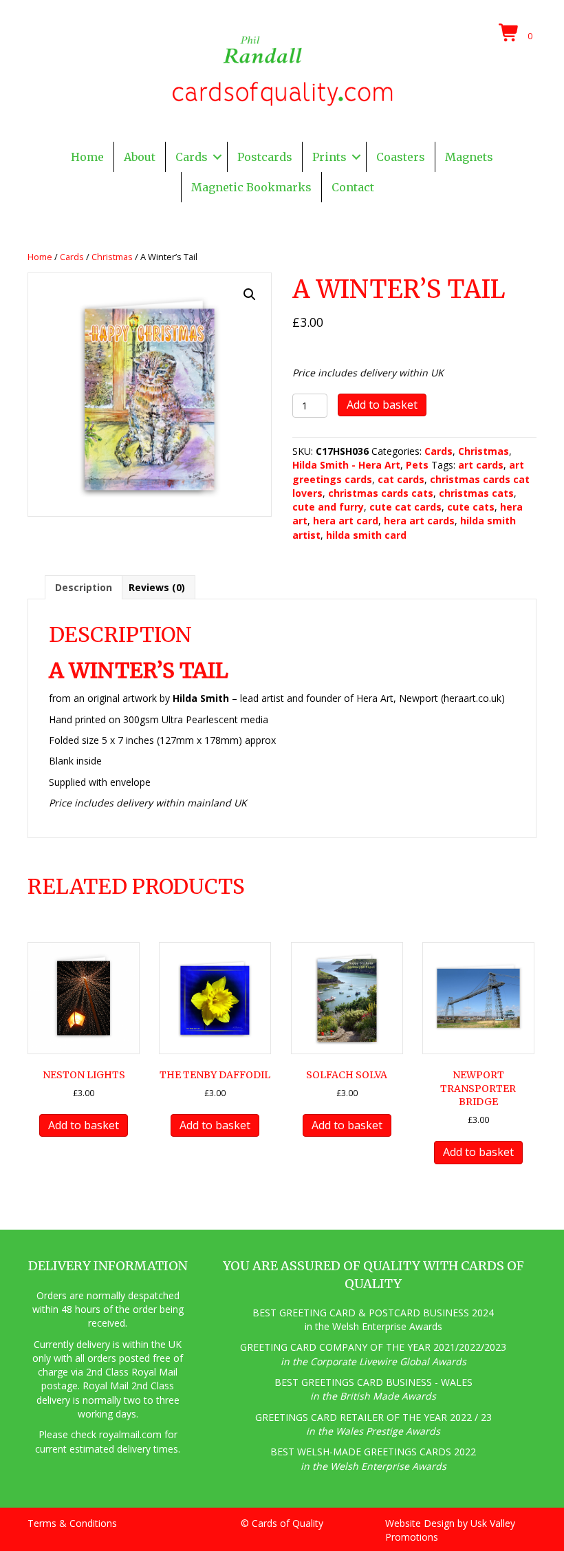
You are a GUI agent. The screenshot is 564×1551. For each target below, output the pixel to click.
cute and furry (328, 506)
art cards (480, 464)
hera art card (345, 520)
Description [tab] (83, 587)
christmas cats (476, 493)
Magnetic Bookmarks (251, 187)
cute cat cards (405, 506)
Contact (353, 187)
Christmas (112, 256)
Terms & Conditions (72, 1523)
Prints (329, 157)
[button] (217, 157)
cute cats (471, 506)
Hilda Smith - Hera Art (346, 464)
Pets (417, 464)
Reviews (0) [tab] (157, 587)
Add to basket (382, 404)
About (139, 157)
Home (87, 157)
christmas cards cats (380, 493)
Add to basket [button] (83, 1125)
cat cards (401, 479)
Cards (191, 157)
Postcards (264, 157)
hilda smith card (366, 535)
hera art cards (419, 520)
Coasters (400, 157)
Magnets (469, 157)
